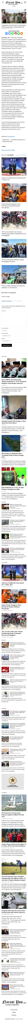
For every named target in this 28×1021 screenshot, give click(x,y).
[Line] (18, 33)
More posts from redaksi (8, 150)
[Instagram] (15, 33)
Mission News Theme (9, 1019)
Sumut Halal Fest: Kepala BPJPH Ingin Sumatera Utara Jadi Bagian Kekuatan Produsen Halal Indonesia (17, 725)
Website (3, 338)
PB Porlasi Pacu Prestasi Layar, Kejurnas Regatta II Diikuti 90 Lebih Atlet (13, 814)
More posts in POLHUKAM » (21, 155)
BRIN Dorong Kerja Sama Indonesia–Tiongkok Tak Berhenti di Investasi (18, 506)
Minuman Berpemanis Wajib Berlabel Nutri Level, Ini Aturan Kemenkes (17, 986)
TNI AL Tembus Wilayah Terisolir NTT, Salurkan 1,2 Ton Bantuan (13, 286)
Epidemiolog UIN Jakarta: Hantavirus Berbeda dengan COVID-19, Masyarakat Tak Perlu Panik (17, 945)
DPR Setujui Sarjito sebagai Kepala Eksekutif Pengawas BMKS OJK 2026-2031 (18, 712)
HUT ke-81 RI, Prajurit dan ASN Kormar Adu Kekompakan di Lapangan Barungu (17, 656)
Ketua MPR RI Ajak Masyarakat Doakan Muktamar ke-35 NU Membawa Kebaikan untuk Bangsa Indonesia (14, 381)
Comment (4, 310)
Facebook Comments (17, 301)
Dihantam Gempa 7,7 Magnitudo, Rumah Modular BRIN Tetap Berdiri (17, 521)
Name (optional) (5, 328)
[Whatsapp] (12, 33)
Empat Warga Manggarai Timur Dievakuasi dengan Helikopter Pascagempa (11, 606)
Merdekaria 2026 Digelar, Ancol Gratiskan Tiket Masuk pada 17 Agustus (17, 669)
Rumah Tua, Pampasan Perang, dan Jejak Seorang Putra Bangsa (18, 680)
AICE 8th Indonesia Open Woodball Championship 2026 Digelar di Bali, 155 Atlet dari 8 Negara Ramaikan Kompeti (14, 878)
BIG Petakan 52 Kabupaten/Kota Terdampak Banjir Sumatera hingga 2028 (13, 455)
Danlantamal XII (5, 139)
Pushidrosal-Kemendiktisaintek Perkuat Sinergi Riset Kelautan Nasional (17, 549)
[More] (21, 33)
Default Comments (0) (7, 301)
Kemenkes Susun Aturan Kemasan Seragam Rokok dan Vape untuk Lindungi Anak (18, 960)
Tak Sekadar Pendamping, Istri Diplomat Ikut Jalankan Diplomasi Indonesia (18, 644)
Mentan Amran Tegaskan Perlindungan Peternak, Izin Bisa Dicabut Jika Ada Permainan (17, 763)
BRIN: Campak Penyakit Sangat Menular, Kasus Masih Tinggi (17, 973)
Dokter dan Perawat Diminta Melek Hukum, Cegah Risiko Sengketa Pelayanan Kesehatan (18, 931)
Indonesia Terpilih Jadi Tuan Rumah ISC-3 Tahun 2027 (13, 584)
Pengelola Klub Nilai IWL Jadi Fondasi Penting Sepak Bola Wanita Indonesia (13, 911)
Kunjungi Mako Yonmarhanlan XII (18, 139)
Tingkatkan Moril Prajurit (7, 141)
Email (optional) (5, 333)
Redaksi (14, 1012)
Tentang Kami (14, 1009)
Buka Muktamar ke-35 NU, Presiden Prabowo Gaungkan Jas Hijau (13, 488)
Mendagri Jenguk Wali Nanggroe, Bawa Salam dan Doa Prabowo (14, 422)
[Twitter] (9, 33)
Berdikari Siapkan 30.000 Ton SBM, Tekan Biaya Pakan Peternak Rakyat (18, 751)
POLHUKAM (11, 136)
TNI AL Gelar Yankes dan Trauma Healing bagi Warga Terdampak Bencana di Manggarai (12, 633)
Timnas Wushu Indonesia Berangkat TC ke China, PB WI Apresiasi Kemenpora (14, 845)
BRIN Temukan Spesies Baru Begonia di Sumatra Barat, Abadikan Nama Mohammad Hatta (18, 535)
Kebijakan (14, 1015)
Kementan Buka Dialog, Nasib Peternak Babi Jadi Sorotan (17, 737)
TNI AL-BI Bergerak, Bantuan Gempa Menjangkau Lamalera (13, 260)
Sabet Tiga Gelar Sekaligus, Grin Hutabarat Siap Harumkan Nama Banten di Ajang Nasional (17, 693)
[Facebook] (6, 33)
